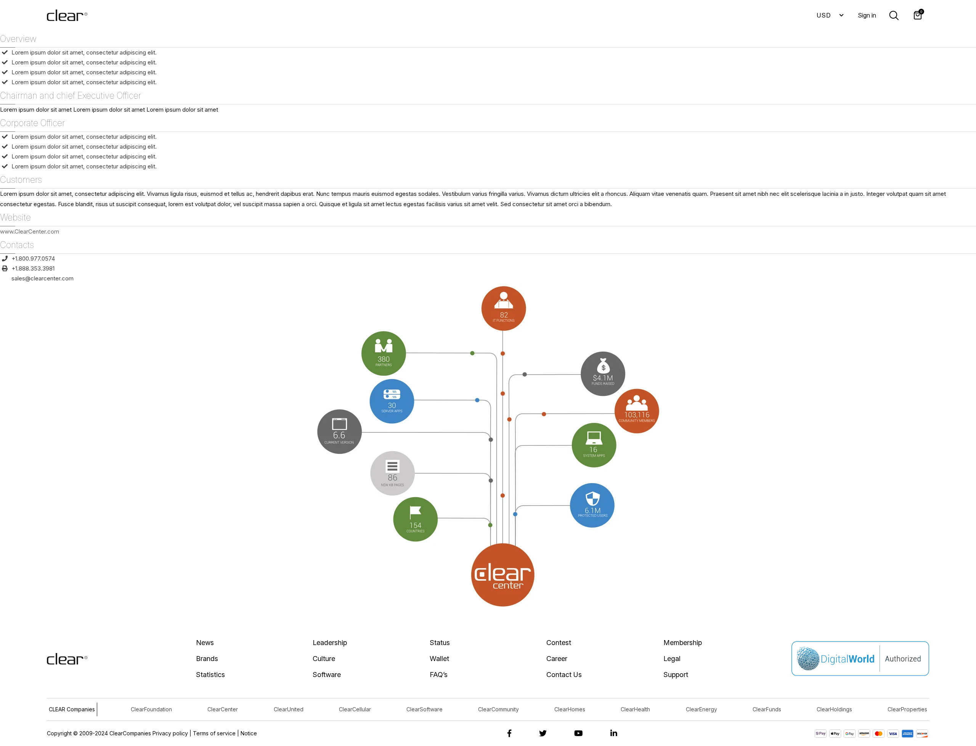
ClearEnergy (701, 709)
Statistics (210, 675)
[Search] (894, 15)
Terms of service (214, 733)
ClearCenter (222, 709)
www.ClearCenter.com (29, 231)
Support (675, 675)
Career (556, 659)
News (205, 643)
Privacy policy (170, 733)
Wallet (439, 659)
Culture (324, 659)
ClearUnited (288, 709)
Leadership (330, 643)
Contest (558, 643)
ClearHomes (569, 709)
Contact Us (564, 675)
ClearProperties (907, 709)
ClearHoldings (834, 709)
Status (440, 643)
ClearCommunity (498, 709)
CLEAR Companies (72, 709)
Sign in (867, 15)
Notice (249, 733)
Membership (682, 643)
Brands (207, 659)
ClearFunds (767, 709)
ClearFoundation (151, 709)
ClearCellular (355, 709)
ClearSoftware (424, 709)
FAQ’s (439, 675)
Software (327, 675)
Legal (672, 659)
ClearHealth (635, 709)
